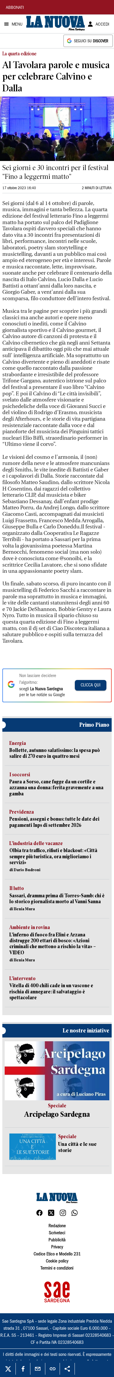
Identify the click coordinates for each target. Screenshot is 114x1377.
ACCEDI (102, 25)
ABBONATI (15, 8)
